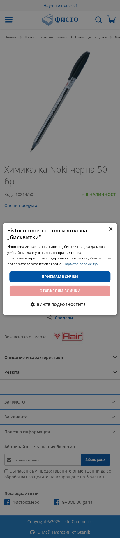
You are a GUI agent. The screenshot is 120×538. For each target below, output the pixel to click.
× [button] (110, 229)
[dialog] (60, 269)
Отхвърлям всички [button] (60, 290)
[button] (60, 304)
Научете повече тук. (81, 263)
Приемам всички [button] (60, 276)
